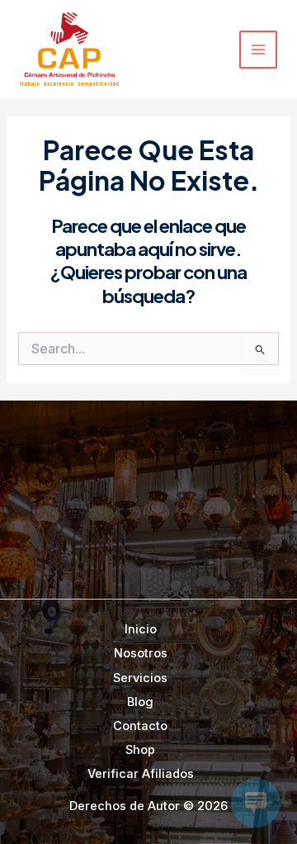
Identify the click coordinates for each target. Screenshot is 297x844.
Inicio (141, 629)
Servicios (140, 678)
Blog (140, 702)
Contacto (140, 725)
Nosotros (140, 653)
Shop (140, 749)
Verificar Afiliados (140, 773)
